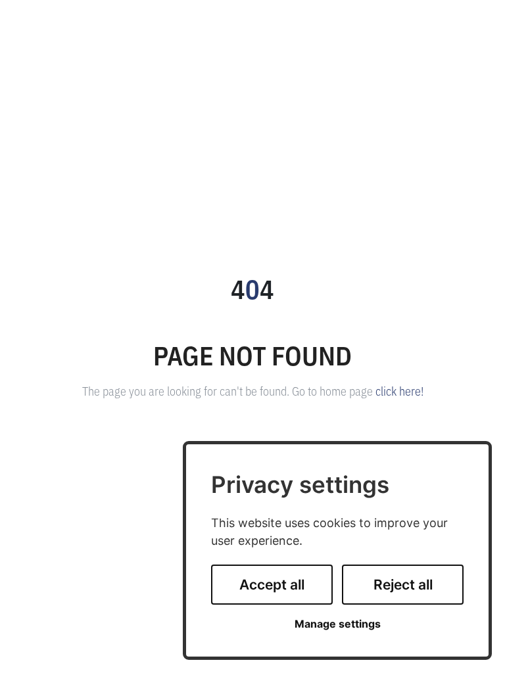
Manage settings (338, 624)
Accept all (271, 584)
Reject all (403, 584)
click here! (399, 390)
